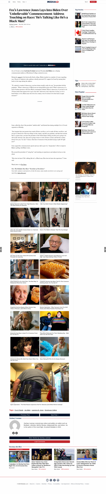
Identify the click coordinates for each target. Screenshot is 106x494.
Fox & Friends (19, 410)
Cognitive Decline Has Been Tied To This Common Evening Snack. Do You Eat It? (54, 282)
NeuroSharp (42, 254)
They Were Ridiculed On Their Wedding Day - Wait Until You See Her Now (54, 333)
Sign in (86, 1)
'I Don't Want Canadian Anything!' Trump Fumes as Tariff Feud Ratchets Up (89, 31)
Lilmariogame (43, 331)
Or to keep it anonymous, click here (87, 85)
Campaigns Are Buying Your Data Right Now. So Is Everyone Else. (19, 465)
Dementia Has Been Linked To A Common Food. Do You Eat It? (24, 333)
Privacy (50, 483)
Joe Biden (27, 410)
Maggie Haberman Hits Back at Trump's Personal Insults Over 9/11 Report (88, 98)
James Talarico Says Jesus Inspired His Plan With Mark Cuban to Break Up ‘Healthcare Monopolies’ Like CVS (41, 464)
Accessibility (56, 483)
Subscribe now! (21, 173)
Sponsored (11, 467)
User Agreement (65, 483)
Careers (38, 483)
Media (14, 1)
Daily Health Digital (15, 228)
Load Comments (39, 441)
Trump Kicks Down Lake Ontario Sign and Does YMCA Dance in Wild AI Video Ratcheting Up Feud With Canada (64, 464)
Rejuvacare (13, 402)
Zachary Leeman (13, 24)
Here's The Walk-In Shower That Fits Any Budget (54, 230)
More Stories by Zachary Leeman (39, 438)
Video (24, 1)
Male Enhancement (44, 357)
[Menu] (10, 2)
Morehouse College (51, 410)
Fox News (23, 164)
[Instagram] (58, 480)
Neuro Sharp (42, 279)
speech (20, 77)
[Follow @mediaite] (50, 480)
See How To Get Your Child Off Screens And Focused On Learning (23, 256)
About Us (32, 483)
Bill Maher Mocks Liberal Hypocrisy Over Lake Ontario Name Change (88, 114)
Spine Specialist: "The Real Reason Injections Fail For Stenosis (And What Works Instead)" (36, 404)
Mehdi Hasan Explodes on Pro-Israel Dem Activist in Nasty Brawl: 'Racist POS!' (89, 15)
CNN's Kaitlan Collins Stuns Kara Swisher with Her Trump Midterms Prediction (88, 124)
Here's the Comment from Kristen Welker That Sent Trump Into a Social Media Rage (89, 24)
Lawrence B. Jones (38, 410)
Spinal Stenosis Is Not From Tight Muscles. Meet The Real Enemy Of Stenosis (24, 204)
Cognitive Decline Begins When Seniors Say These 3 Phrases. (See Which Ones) (23, 308)
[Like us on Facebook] (54, 480)
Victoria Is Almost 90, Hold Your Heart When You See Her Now (24, 359)
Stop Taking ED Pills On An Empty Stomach (52, 359)
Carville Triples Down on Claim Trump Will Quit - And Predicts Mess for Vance (88, 107)
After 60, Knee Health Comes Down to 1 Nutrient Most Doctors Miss (24, 230)
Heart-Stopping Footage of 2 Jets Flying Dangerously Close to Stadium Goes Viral (89, 49)
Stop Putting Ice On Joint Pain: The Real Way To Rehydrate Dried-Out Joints (24, 282)
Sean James (34, 469)
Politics (19, 1)
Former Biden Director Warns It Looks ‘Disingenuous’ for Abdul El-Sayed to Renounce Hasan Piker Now (86, 464)
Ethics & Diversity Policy (77, 483)
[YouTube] (47, 480)
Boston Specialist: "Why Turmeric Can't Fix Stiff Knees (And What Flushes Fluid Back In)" (54, 308)
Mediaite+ (93, 1)
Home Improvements (44, 228)
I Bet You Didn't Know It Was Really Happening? (53, 204)
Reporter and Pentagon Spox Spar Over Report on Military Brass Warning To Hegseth (89, 41)
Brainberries (42, 202)
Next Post (105, 249)
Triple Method (13, 202)
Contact (87, 483)
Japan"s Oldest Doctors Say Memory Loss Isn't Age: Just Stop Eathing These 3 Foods (53, 256)
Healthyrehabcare (14, 357)
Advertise (44, 483)
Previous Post (1, 249)
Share (12, 26)
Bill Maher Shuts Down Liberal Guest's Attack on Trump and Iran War (89, 131)
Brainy (12, 254)
